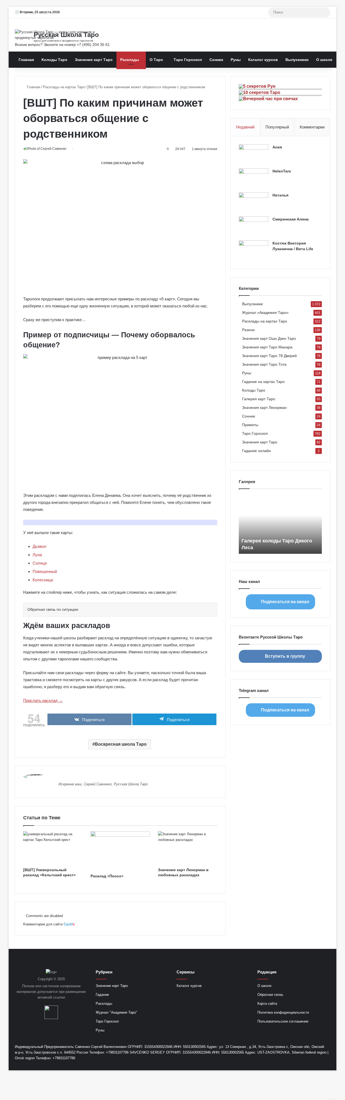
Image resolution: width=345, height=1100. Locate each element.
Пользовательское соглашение (282, 1021)
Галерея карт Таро (258, 399)
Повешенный (45, 571)
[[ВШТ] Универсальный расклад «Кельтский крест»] (52, 848)
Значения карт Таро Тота (264, 364)
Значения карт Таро (259, 442)
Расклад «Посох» (107, 876)
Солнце (40, 563)
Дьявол (39, 546)
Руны (236, 59)
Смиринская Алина (290, 219)
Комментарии (312, 127)
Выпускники (297, 59)
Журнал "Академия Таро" (116, 1012)
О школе (324, 59)
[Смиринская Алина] (253, 226)
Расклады (129, 59)
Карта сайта (267, 1003)
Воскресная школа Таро (121, 744)
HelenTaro (281, 171)
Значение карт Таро (94, 59)
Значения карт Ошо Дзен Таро (269, 339)
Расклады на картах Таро (64, 87)
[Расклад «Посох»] (120, 851)
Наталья (280, 195)
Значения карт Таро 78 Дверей (269, 356)
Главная (26, 59)
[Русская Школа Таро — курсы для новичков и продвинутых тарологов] (65, 34)
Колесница (43, 580)
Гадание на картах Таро (263, 382)
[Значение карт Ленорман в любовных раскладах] (187, 848)
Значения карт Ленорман (264, 408)
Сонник (216, 59)
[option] (280, 524)
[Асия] (253, 154)
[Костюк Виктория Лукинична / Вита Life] (253, 250)
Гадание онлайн (256, 451)
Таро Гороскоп (188, 59)
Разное (248, 330)
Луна (37, 554)
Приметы (250, 425)
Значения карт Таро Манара (267, 347)
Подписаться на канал (285, 601)
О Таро (156, 59)
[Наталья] (253, 202)
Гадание (102, 995)
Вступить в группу (285, 656)
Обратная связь (270, 995)
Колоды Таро (54, 59)
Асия (277, 147)
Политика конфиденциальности (283, 1012)
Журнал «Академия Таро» (265, 313)
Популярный (277, 127)
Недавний (245, 127)
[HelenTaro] (253, 178)
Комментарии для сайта (49, 924)
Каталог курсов (263, 59)
